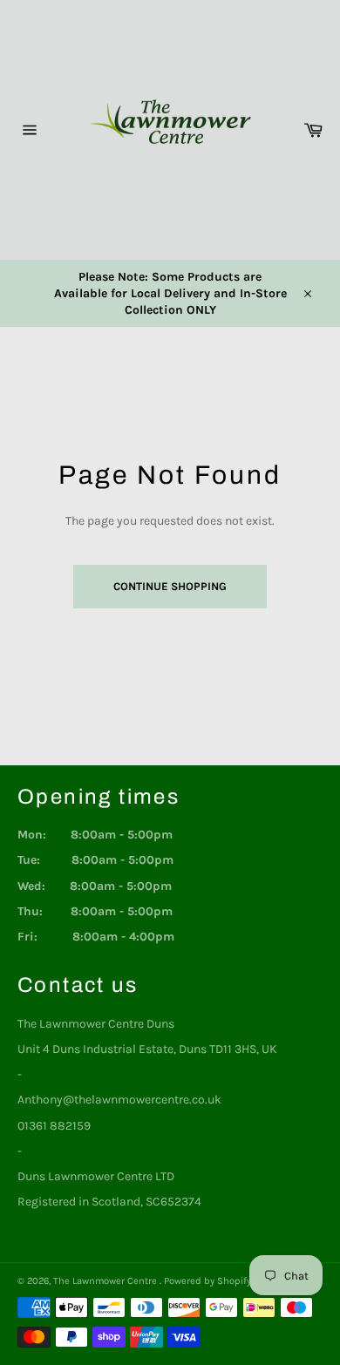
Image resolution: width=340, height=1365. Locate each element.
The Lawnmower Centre (106, 1281)
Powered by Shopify (207, 1281)
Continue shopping (170, 586)
